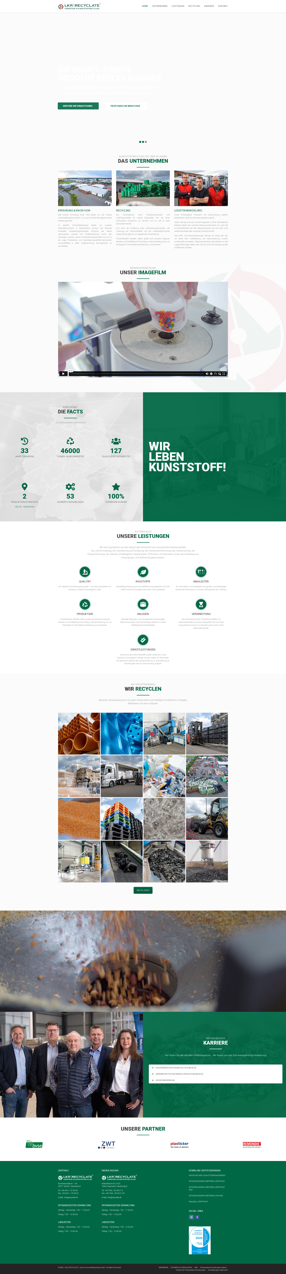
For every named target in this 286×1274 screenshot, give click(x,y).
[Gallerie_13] (79, 861)
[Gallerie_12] (207, 819)
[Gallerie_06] (79, 734)
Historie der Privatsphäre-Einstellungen (191, 1270)
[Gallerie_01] (122, 734)
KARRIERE (209, 6)
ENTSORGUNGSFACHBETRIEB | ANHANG (206, 1196)
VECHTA (18, 507)
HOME (145, 6)
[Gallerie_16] (207, 861)
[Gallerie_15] (164, 861)
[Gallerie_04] (79, 776)
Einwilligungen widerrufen (218, 1270)
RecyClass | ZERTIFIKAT (198, 1202)
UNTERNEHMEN (159, 6)
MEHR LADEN (143, 890)
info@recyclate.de (71, 1197)
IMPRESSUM (163, 1267)
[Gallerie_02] (164, 734)
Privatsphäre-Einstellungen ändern (213, 1267)
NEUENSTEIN (28, 507)
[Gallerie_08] (207, 776)
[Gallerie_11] (164, 819)
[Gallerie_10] (122, 819)
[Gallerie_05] (122, 776)
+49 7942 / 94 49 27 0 (113, 1190)
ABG (196, 1267)
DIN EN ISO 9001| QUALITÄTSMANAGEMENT (207, 1175)
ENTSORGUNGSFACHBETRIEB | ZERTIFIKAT (207, 1181)
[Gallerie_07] (164, 776)
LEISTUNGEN (178, 6)
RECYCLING (194, 6)
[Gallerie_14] (122, 861)
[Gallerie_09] (79, 819)
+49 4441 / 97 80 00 (69, 1190)
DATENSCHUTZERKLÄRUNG (181, 1267)
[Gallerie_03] (207, 734)
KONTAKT (223, 6)
